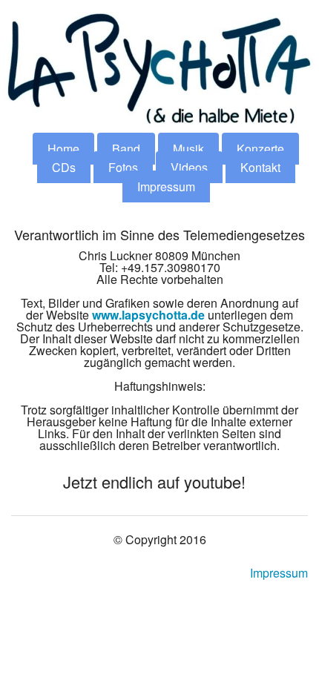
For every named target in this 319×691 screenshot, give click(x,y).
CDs (64, 167)
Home (63, 148)
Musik (188, 148)
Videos (189, 167)
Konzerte (260, 148)
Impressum (166, 186)
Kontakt (260, 167)
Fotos (123, 167)
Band (126, 148)
